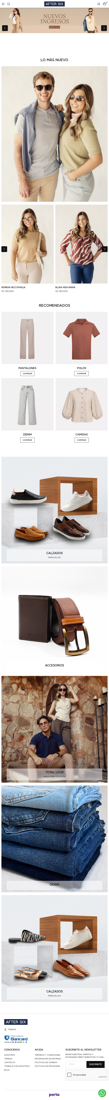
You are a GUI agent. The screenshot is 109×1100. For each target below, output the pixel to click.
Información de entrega (48, 1059)
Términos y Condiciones (47, 1055)
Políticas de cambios (46, 1062)
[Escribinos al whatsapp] (102, 1093)
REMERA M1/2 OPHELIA (13, 288)
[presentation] (5, 28)
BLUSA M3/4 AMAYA (65, 288)
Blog (7, 1070)
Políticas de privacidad (47, 1066)
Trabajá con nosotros (17, 1066)
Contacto (9, 1062)
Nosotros (9, 1055)
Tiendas (12, 1030)
